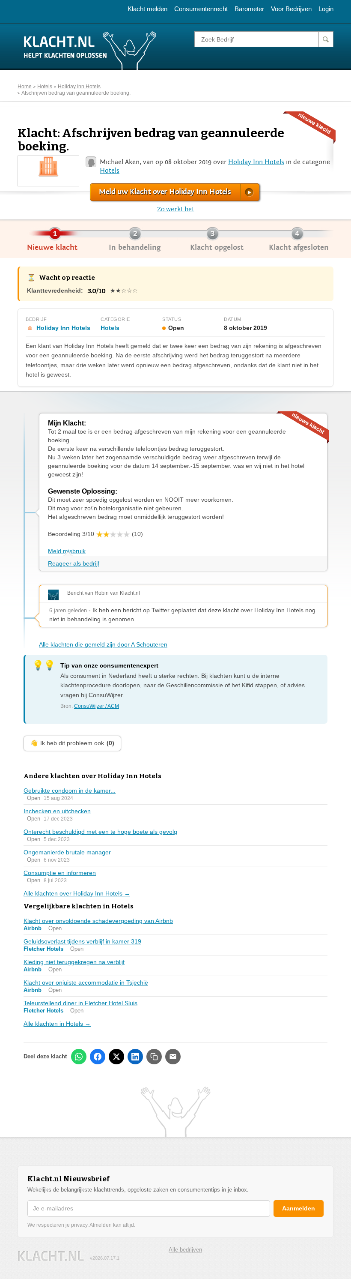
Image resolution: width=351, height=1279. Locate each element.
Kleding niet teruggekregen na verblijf (74, 962)
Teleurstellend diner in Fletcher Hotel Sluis (80, 1003)
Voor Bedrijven (291, 8)
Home (25, 87)
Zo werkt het (175, 209)
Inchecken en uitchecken (57, 811)
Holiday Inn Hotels (79, 87)
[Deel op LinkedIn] (135, 1056)
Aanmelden (298, 1208)
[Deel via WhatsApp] (78, 1056)
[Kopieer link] (154, 1056)
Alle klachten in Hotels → (57, 1023)
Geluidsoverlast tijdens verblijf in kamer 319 (82, 941)
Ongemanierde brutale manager (67, 852)
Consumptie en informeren (60, 872)
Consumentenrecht (201, 8)
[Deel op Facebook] (97, 1056)
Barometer (249, 8)
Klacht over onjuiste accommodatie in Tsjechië (86, 982)
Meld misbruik (67, 551)
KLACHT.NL (51, 1256)
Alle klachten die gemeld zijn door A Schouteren (103, 644)
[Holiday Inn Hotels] (48, 166)
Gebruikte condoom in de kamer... (70, 790)
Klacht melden (147, 8)
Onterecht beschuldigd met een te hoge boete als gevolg (100, 831)
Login (325, 8)
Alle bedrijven (185, 1249)
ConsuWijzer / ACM (96, 706)
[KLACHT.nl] (90, 50)
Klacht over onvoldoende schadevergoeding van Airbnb (98, 920)
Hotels (44, 87)
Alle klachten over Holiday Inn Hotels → (77, 893)
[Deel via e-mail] (173, 1056)
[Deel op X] (116, 1056)
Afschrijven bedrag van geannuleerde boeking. (76, 93)
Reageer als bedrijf (73, 563)
